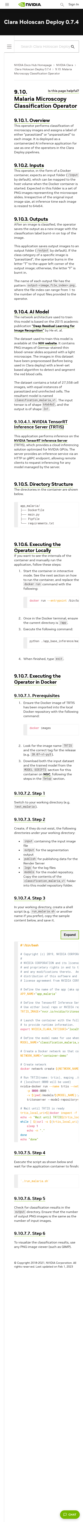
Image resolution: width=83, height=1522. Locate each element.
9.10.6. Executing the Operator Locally (37, 547)
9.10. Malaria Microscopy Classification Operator (45, 98)
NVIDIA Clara (64, 65)
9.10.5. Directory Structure (43, 484)
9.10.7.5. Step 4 (29, 1152)
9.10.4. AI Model (31, 312)
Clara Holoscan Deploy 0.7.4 (33, 69)
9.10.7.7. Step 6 (29, 1233)
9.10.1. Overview (32, 120)
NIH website (47, 343)
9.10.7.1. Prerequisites (37, 695)
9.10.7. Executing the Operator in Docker (37, 679)
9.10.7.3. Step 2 (29, 819)
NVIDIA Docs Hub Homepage (33, 65)
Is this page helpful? (63, 91)
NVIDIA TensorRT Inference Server (40, 440)
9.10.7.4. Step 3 (29, 898)
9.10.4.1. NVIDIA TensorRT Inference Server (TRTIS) (41, 424)
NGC (46, 774)
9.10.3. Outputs (31, 219)
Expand (70, 934)
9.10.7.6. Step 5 (29, 1198)
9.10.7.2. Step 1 (29, 793)
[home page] (29, 4)
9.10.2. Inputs (29, 165)
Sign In (73, 4)
